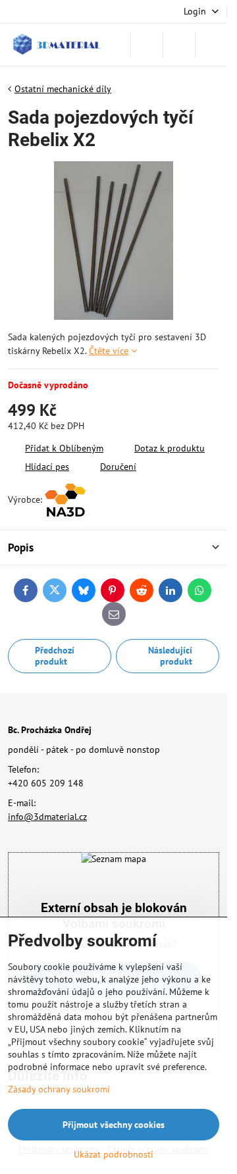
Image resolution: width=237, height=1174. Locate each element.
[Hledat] (147, 45)
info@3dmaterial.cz (47, 817)
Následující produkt (170, 656)
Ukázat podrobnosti (113, 1154)
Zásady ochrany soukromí (59, 1089)
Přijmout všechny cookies (114, 1125)
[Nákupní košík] (179, 45)
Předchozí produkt (54, 656)
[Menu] (211, 45)
